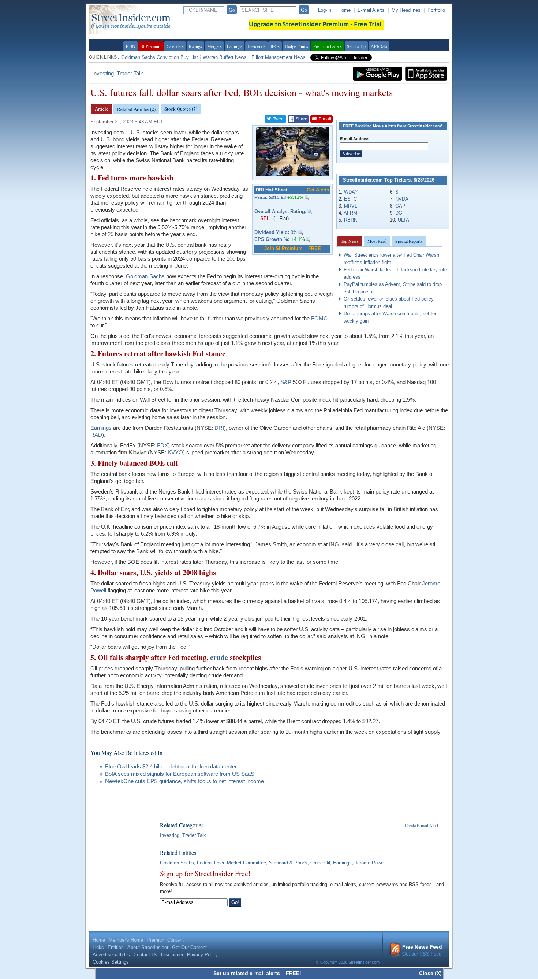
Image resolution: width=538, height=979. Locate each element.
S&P (285, 382)
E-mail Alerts (371, 10)
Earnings (234, 46)
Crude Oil (320, 863)
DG (398, 213)
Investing (103, 73)
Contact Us (145, 954)
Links (98, 947)
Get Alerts (318, 190)
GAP (400, 206)
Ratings (195, 46)
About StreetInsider (147, 947)
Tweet (278, 119)
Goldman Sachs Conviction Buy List (159, 57)
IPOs (275, 46)
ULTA (403, 220)
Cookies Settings (111, 962)
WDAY (351, 192)
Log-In (324, 10)
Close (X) (430, 973)
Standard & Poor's (288, 863)
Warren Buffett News (225, 57)
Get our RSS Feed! (422, 950)
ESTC (350, 199)
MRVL (350, 206)
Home (344, 10)
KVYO (175, 452)
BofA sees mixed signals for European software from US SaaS (179, 774)
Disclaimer (172, 954)
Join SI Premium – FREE (292, 248)
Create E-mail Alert (421, 825)
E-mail (324, 119)
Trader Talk (130, 73)
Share (300, 119)
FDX (162, 445)
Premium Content (165, 940)
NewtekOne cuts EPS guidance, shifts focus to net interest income (184, 781)
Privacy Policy (202, 954)
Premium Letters (327, 46)
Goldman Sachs (145, 276)
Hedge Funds (296, 46)
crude (219, 657)
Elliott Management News (278, 57)
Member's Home (126, 940)
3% (276, 232)
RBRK (350, 220)
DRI (219, 428)
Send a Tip (356, 46)
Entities (116, 947)
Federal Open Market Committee (231, 863)
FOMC (319, 318)
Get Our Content (189, 947)
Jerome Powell (370, 863)
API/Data (379, 46)
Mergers (214, 46)
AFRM (350, 213)
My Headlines (406, 10)
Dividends (256, 46)
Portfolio (436, 10)
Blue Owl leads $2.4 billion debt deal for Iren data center (171, 766)
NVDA (401, 199)
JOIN (130, 46)
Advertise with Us (111, 954)
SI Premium (151, 46)
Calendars (175, 46)
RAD (96, 435)
